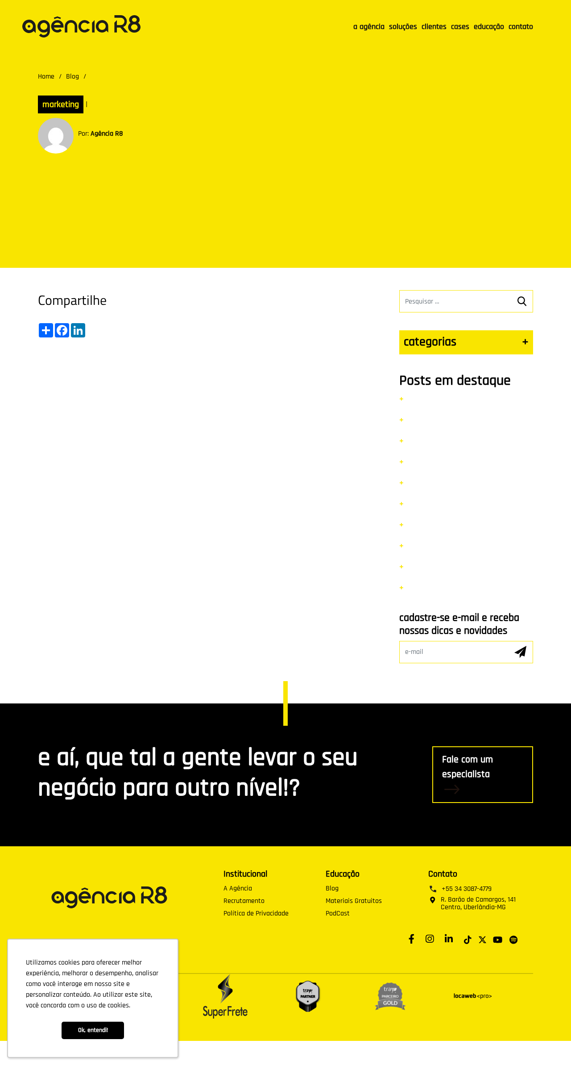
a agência (369, 26)
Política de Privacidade (256, 914)
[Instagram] (432, 939)
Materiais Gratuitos (354, 901)
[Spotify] (513, 939)
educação (489, 26)
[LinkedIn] (451, 939)
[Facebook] (414, 939)
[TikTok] (468, 939)
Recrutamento (244, 901)
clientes (434, 26)
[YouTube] (497, 939)
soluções (403, 26)
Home (46, 76)
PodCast (338, 914)
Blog (72, 76)
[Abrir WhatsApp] (548, 1042)
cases (460, 26)
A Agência (237, 889)
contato (521, 26)
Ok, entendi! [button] (93, 1030)
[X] (482, 939)
